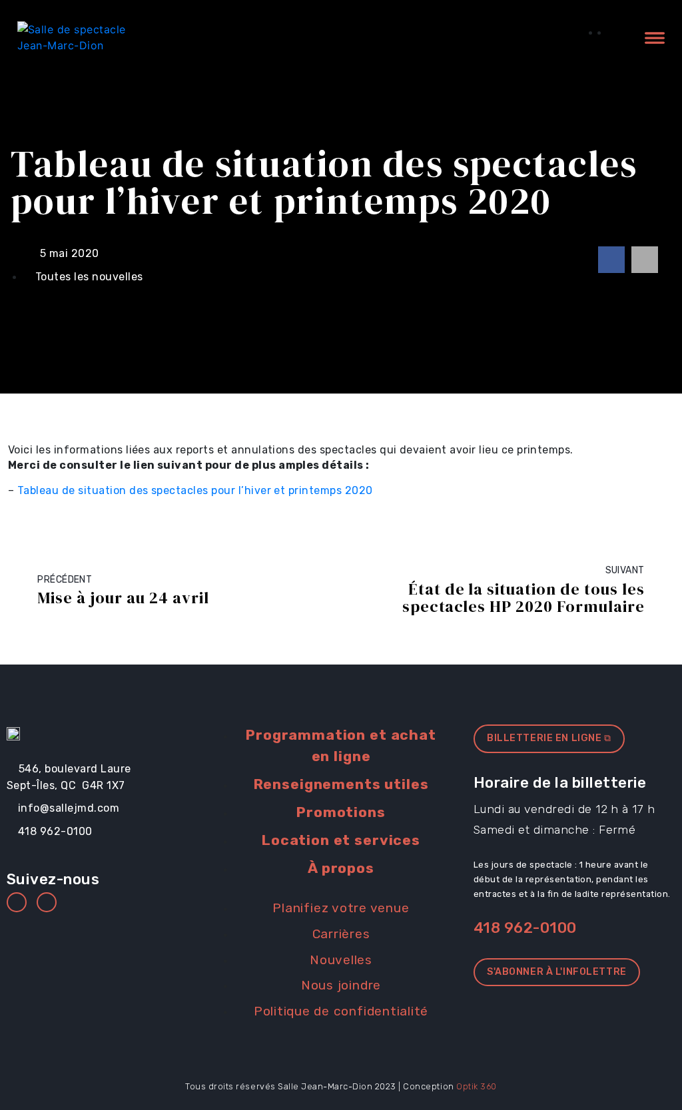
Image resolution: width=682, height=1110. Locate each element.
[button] (611, 259)
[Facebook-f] (17, 902)
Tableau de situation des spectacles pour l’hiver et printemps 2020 (195, 490)
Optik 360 (476, 1086)
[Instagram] (47, 902)
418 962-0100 (525, 928)
